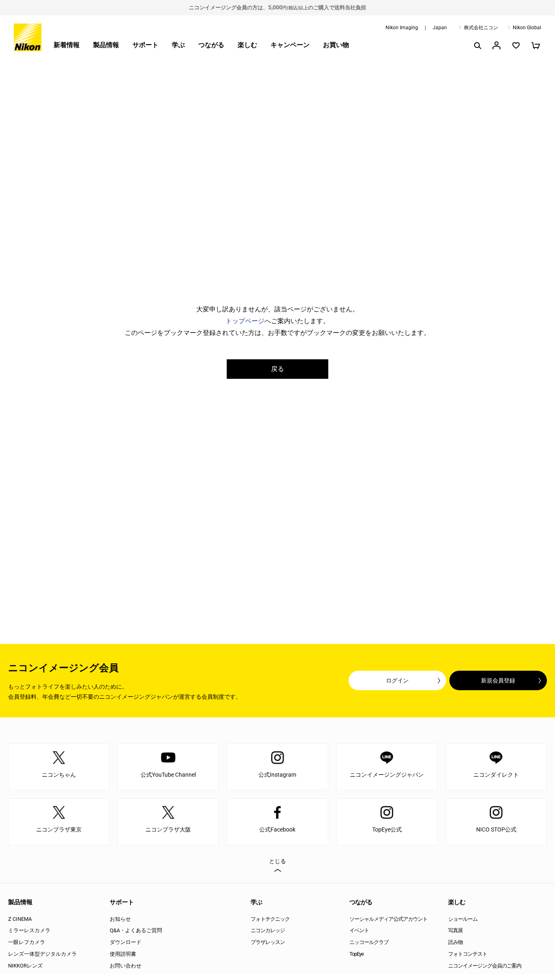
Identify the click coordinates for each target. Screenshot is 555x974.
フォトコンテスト (467, 954)
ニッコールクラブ (368, 942)
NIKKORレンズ (25, 966)
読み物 (455, 942)
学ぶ (178, 45)
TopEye (356, 954)
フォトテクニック (270, 919)
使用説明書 (123, 954)
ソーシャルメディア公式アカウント (388, 919)
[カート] (535, 45)
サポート (145, 45)
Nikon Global (527, 27)
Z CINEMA (20, 919)
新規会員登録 (498, 680)
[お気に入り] (516, 45)
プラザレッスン (268, 942)
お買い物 (336, 45)
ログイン (397, 680)
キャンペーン (290, 45)
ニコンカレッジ (268, 930)
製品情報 (106, 45)
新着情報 (67, 45)
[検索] (477, 45)
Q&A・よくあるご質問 (136, 930)
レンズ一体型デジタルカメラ (42, 954)
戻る (277, 369)
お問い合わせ (125, 966)
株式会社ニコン (481, 27)
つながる (211, 45)
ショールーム (462, 919)
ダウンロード (125, 942)
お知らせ (120, 919)
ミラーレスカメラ (29, 930)
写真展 (455, 930)
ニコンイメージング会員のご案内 (484, 966)
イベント (359, 930)
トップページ (244, 321)
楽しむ (247, 45)
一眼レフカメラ (26, 942)
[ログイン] (496, 45)
